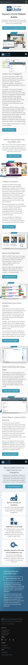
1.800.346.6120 (4, 645)
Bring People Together (11, 390)
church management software (13, 442)
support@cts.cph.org (5, 647)
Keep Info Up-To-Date (10, 454)
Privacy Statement (10, 623)
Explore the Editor (10, 276)
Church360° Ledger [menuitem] (5, 633)
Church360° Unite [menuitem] (5, 631)
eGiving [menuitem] (2, 636)
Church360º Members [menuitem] (5, 630)
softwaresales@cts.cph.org (6, 654)
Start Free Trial (9, 130)
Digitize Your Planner (10, 340)
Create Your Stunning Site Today (14, 28)
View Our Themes (9, 226)
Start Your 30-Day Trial (13, 578)
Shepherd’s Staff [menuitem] (4, 634)
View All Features (14, 156)
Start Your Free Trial (14, 486)
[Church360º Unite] (14, 55)
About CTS (3, 623)
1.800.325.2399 (4, 652)
